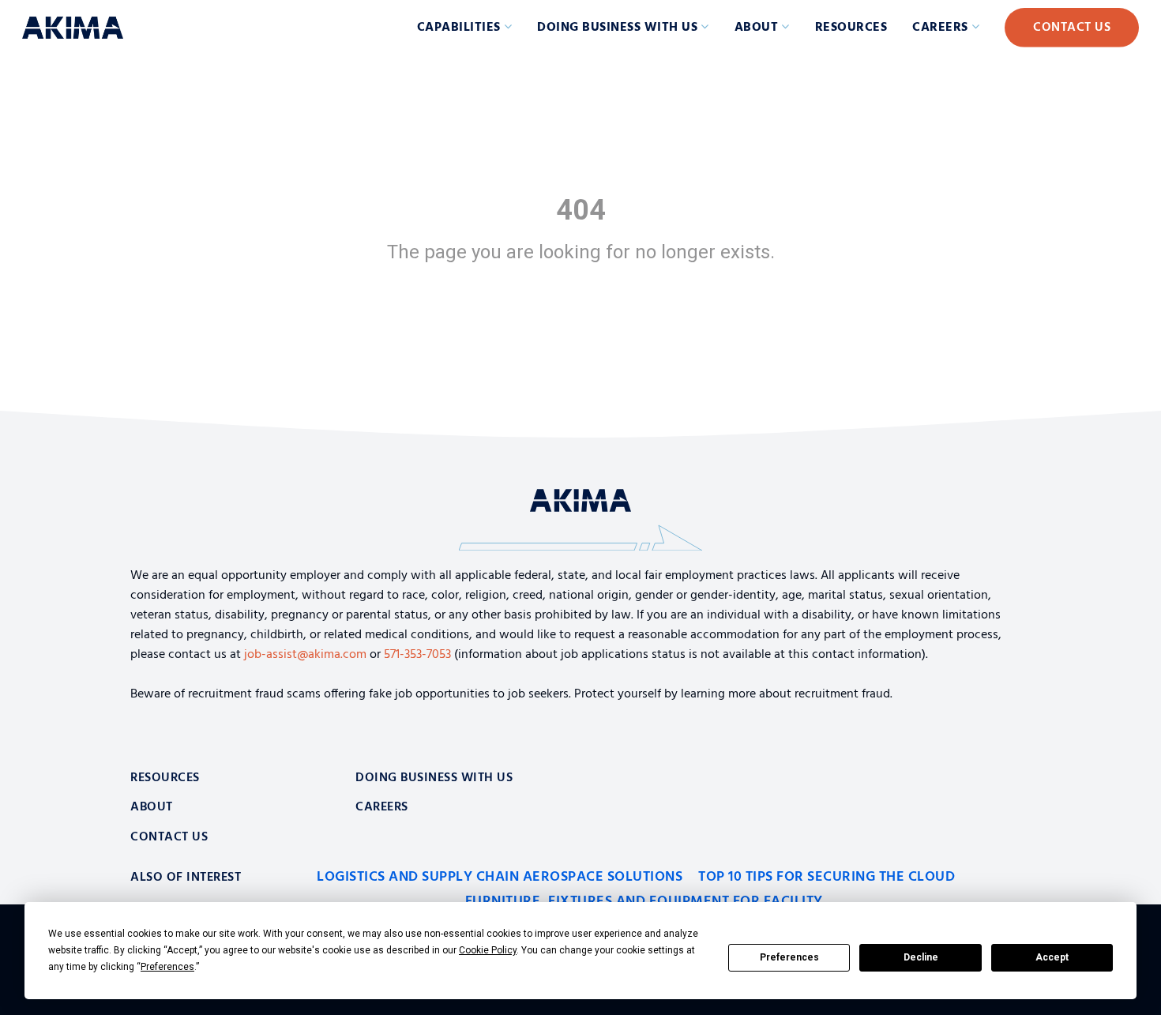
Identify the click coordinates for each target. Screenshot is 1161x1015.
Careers (940, 27)
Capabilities (459, 27)
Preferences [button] (167, 966)
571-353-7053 (417, 655)
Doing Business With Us (434, 778)
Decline (921, 957)
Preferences (789, 957)
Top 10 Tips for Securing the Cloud (826, 877)
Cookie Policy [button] (488, 950)
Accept (1052, 957)
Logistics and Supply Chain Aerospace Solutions (499, 877)
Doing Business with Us (617, 27)
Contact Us (1071, 27)
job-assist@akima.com (305, 655)
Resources (851, 27)
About (757, 27)
